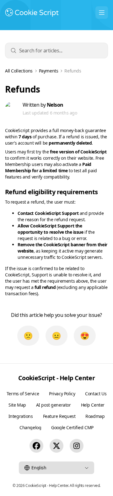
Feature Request (59, 416)
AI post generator (53, 405)
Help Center (93, 405)
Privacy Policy (62, 394)
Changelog (30, 427)
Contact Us (95, 394)
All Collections (19, 70)
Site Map (17, 405)
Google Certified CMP (72, 427)
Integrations (20, 416)
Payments (48, 70)
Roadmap (95, 416)
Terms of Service (23, 394)
